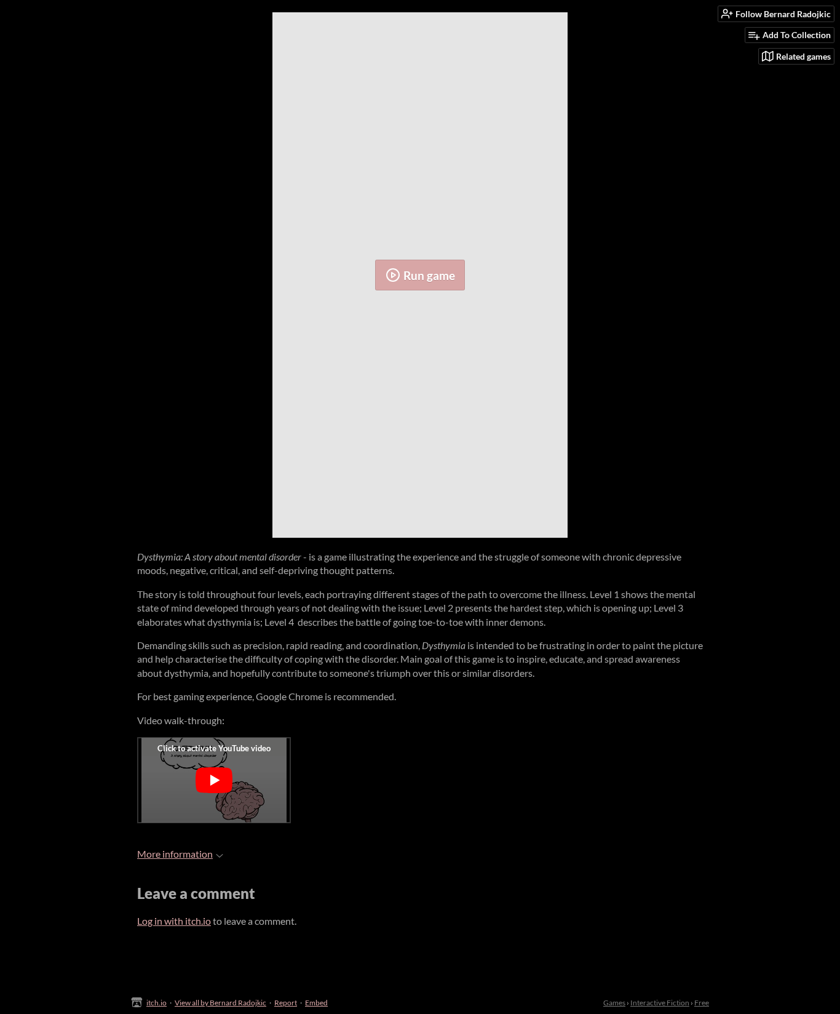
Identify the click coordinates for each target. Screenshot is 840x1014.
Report (285, 1002)
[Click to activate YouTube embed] (214, 780)
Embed (316, 1002)
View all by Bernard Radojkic (220, 1002)
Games (614, 1002)
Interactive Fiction (659, 1002)
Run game (429, 275)
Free (701, 1002)
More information (175, 854)
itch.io (156, 1002)
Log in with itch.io (174, 921)
